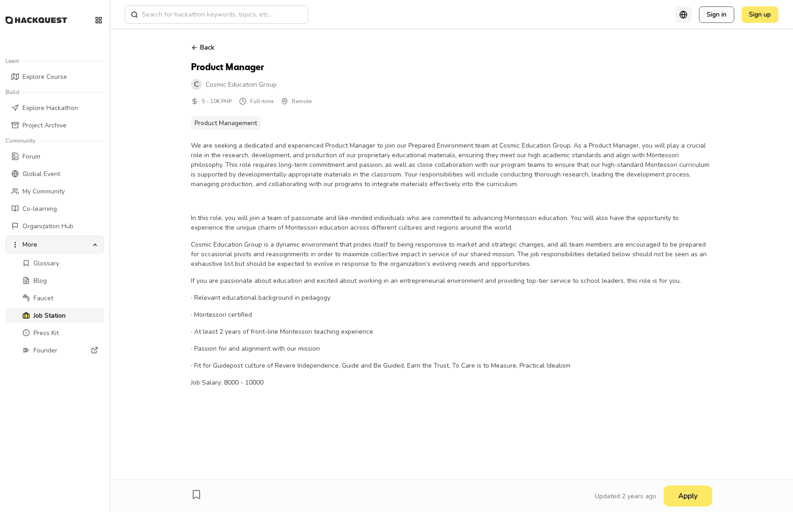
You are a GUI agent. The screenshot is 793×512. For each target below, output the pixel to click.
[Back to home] (36, 20)
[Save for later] (196, 494)
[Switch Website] (98, 20)
